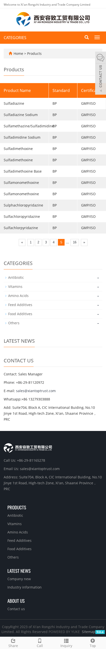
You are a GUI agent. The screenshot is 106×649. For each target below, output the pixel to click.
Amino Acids (18, 295)
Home (18, 53)
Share (13, 645)
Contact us (16, 608)
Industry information (24, 587)
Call (40, 645)
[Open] (100, 74)
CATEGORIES (15, 37)
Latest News (19, 570)
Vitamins (15, 286)
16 (74, 242)
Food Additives (20, 313)
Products (34, 53)
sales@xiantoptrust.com (36, 390)
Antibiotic (16, 277)
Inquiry (66, 645)
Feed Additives (20, 304)
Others (13, 323)
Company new (19, 578)
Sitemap (88, 631)
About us (16, 600)
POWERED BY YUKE (65, 631)
